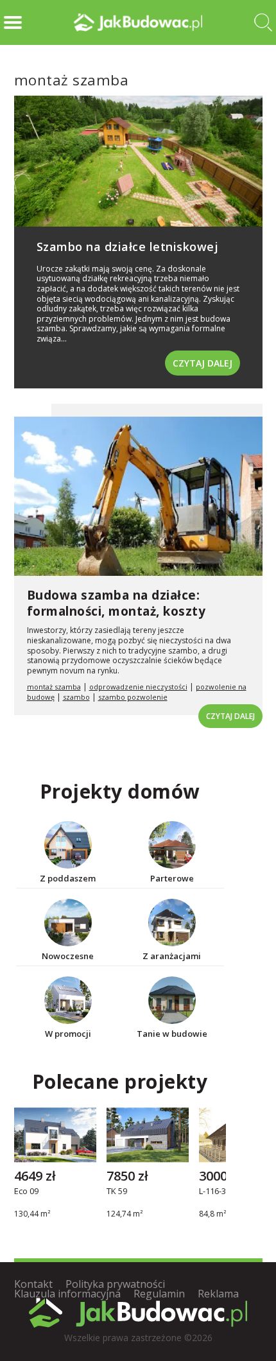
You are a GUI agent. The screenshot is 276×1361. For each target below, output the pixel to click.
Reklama (218, 1294)
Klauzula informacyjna (67, 1294)
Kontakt (33, 1284)
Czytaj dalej (202, 363)
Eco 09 (26, 1191)
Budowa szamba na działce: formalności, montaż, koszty (116, 603)
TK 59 (117, 1191)
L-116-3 (212, 1191)
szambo (76, 697)
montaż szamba (54, 686)
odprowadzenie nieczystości (138, 686)
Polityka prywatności (115, 1284)
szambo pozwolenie (133, 697)
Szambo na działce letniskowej (128, 246)
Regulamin (159, 1294)
